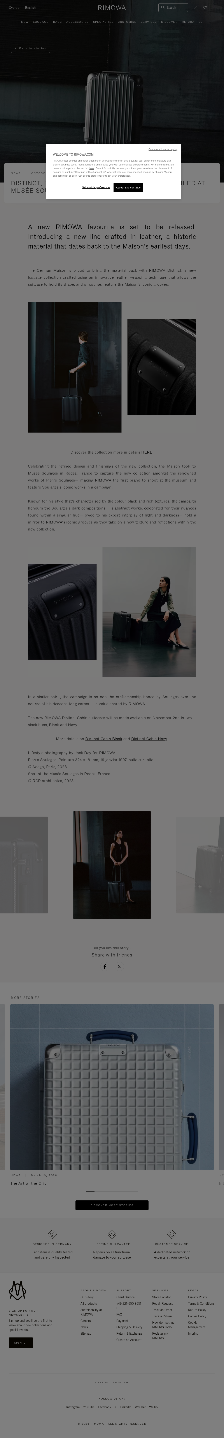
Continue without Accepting (163, 149)
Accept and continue (128, 187)
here (91, 168)
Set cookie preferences (96, 187)
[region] (113, 171)
